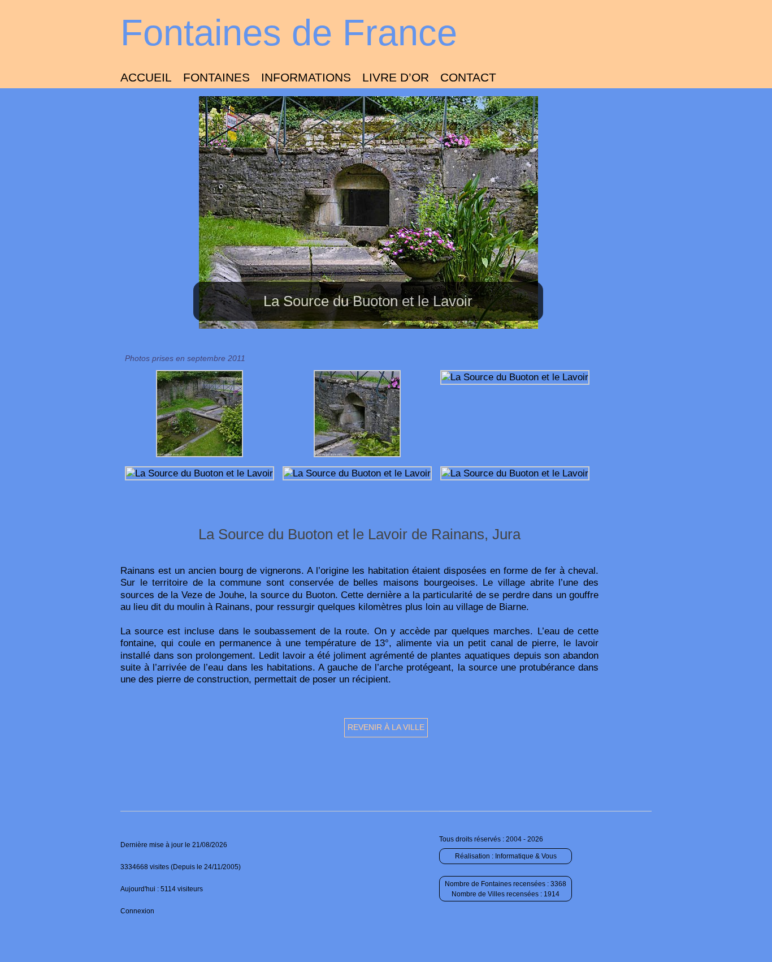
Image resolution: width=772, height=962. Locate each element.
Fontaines (216, 77)
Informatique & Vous (526, 856)
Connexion (137, 911)
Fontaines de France (288, 32)
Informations (306, 77)
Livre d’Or (395, 77)
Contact (468, 77)
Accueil (146, 77)
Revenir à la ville (386, 727)
